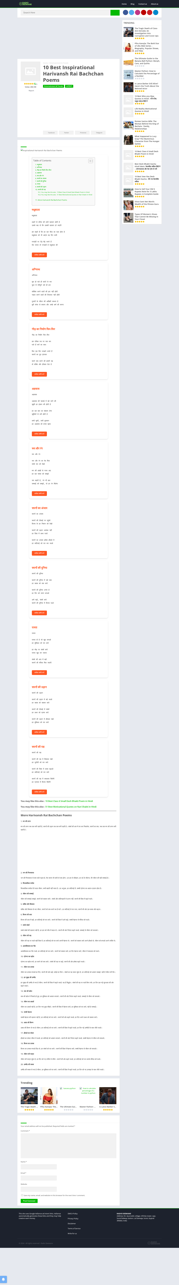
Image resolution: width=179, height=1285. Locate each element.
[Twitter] (131, 12)
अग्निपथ (39, 167)
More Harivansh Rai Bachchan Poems (52, 200)
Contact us (142, 4)
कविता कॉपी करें (39, 255)
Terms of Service (74, 1228)
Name (24, 1162)
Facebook (51, 133)
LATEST (69, 86)
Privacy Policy (73, 1218)
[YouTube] (143, 12)
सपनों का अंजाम (41, 178)
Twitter (66, 133)
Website (24, 1184)
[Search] (115, 13)
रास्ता (38, 184)
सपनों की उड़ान (41, 187)
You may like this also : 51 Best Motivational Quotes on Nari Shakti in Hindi (66, 195)
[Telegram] (155, 12)
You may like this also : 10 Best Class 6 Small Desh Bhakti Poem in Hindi (65, 192)
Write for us (72, 1233)
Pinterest (83, 133)
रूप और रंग (40, 176)
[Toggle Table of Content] (89, 161)
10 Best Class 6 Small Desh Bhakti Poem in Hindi (69, 801)
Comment (25, 1131)
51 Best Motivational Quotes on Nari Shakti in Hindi (70, 806)
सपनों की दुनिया (41, 181)
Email (23, 1173)
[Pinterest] (149, 12)
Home (124, 4)
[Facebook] (125, 12)
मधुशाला (39, 164)
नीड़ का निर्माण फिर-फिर (44, 170)
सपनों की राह (42, 189)
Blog (132, 4)
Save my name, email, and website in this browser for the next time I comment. (54, 1195)
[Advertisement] (68, 39)
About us (154, 4)
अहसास (39, 173)
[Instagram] (137, 12)
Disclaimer (72, 1223)
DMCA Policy (73, 1213)
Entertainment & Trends (59, 63)
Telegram (99, 133)
